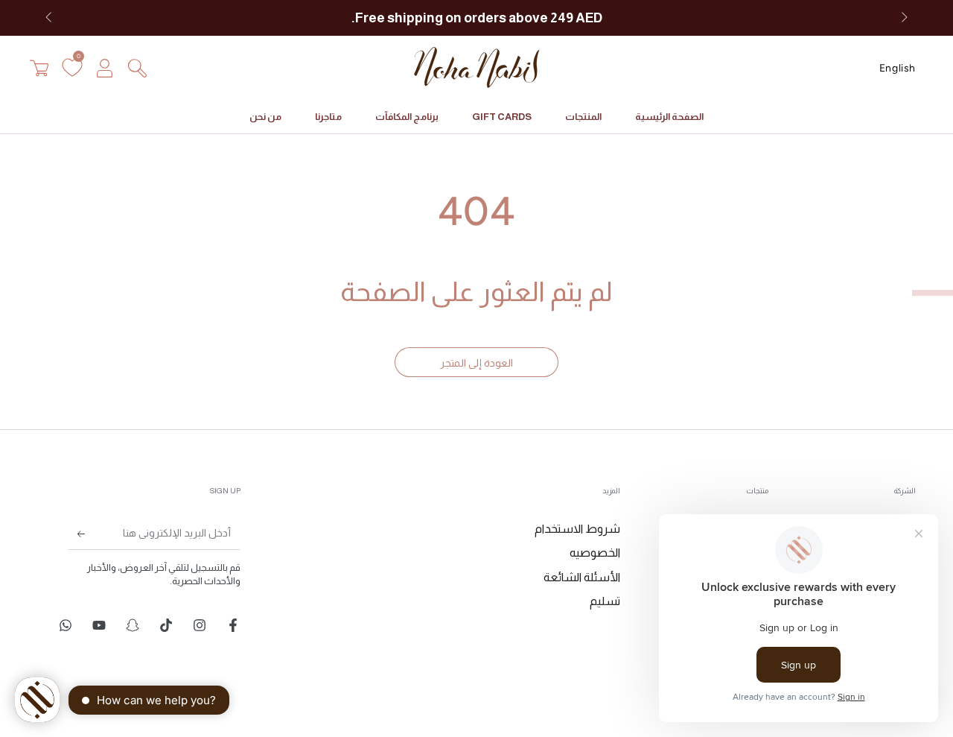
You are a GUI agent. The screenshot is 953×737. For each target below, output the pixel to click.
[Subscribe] (87, 532)
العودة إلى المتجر (476, 363)
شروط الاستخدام (577, 528)
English (897, 68)
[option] (897, 68)
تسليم (605, 601)
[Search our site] (137, 67)
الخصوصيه (595, 552)
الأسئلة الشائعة (582, 577)
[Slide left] (50, 17)
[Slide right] (903, 17)
